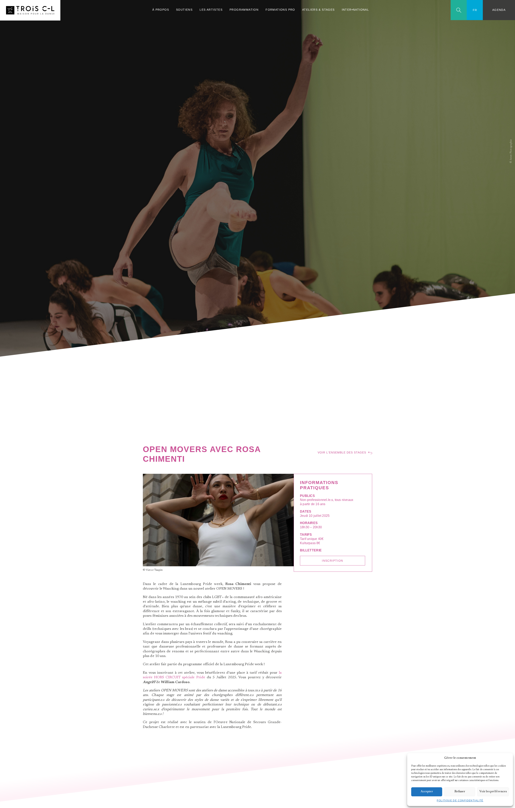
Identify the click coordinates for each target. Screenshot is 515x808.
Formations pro (280, 9)
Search (458, 10)
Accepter (427, 791)
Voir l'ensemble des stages (342, 452)
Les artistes (211, 9)
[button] (507, 758)
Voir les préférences (493, 791)
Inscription (332, 560)
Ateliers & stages (318, 9)
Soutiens (184, 9)
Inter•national (355, 9)
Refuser (459, 791)
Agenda (499, 9)
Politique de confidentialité (460, 800)
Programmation (244, 9)
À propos (160, 9)
